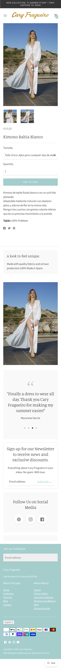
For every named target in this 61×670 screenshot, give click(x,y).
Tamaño (8, 148)
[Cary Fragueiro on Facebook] (5, 642)
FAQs (36, 604)
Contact (7, 604)
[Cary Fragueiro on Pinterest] (9, 642)
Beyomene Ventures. (40, 653)
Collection (8, 593)
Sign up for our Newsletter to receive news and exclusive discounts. (30, 454)
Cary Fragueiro (25, 649)
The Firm (7, 597)
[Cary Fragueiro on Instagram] (14, 642)
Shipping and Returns (44, 601)
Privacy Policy (41, 593)
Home (6, 589)
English (8, 622)
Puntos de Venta (42, 608)
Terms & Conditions (43, 597)
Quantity (8, 164)
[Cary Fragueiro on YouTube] (18, 642)
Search (37, 589)
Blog (5, 601)
